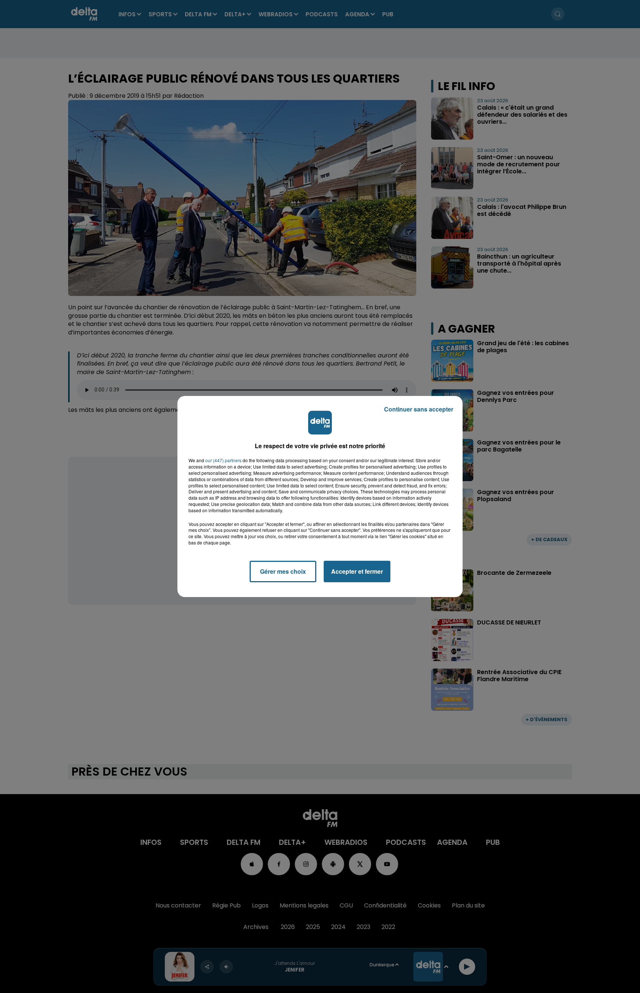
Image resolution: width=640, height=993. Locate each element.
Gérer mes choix (283, 571)
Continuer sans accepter (418, 409)
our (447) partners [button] (223, 460)
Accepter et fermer (357, 571)
